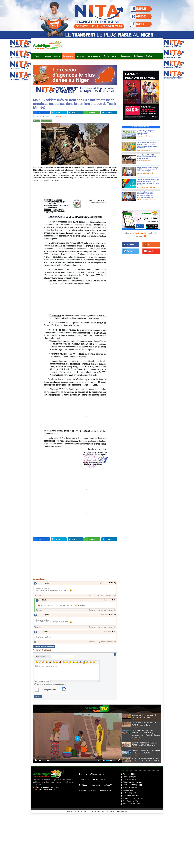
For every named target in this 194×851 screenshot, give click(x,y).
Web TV (109, 785)
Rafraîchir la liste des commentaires (44, 646)
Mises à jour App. (108, 790)
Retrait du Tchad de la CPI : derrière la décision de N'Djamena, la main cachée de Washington (147, 169)
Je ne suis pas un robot (48, 690)
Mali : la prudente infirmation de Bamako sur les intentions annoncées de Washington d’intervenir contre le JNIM (146, 194)
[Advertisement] (75, 560)
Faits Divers (127, 801)
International (68, 56)
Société (57, 56)
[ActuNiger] (48, 45)
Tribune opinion (128, 782)
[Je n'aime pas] (112, 583)
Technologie (126, 56)
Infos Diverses (100, 780)
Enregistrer (38, 696)
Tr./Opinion (138, 56)
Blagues (83, 774)
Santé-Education (94, 56)
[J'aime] (110, 583)
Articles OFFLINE (129, 798)
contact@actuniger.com (46, 789)
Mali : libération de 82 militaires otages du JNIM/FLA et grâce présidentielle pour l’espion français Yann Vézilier (147, 145)
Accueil (37, 56)
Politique (47, 56)
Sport (106, 56)
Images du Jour (98, 774)
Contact (149, 56)
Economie (81, 56)
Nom (40, 656)
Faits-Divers (84, 780)
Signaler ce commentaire (107, 595)
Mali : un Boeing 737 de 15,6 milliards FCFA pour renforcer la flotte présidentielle (146, 156)
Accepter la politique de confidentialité (51, 684)
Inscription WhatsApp (88, 790)
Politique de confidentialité (90, 785)
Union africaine (46, 121)
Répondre (92, 595)
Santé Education (128, 785)
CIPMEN (36, 121)
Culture (115, 56)
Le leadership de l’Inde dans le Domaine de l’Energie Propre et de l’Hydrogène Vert (147, 132)
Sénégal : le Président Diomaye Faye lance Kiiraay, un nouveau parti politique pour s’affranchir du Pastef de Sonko (148, 182)
